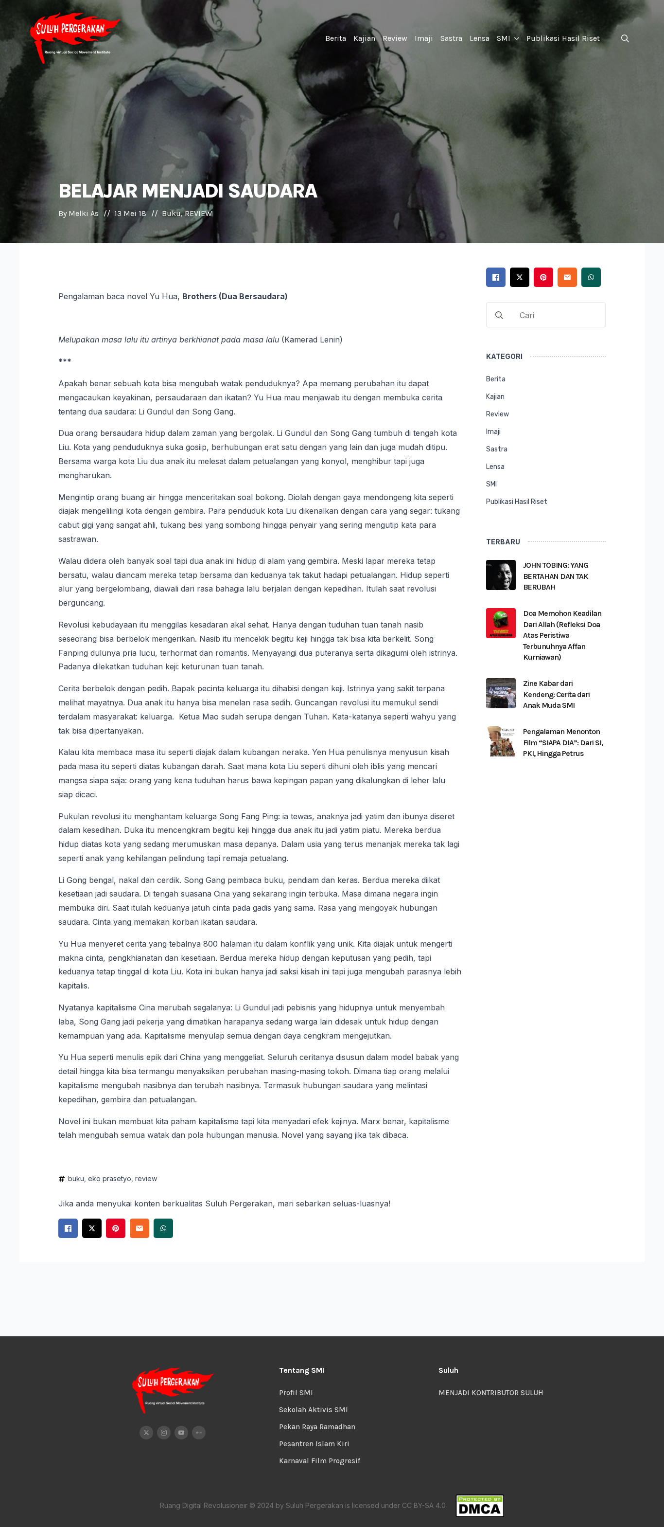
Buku (171, 213)
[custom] (199, 1432)
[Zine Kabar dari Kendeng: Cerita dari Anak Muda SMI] (501, 697)
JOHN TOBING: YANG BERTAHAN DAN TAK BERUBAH (555, 576)
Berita (335, 38)
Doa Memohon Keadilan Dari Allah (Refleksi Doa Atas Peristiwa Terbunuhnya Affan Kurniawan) (562, 635)
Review (395, 38)
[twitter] (146, 1432)
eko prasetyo (109, 1178)
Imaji (424, 38)
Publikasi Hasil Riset (563, 38)
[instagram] (164, 1432)
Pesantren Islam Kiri (314, 1443)
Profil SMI (296, 1392)
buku (76, 1178)
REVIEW (198, 213)
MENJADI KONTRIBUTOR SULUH (490, 1392)
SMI (503, 38)
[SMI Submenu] (516, 38)
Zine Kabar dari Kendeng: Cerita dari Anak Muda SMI (556, 694)
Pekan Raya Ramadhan (317, 1426)
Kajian (364, 38)
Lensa (479, 38)
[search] (499, 315)
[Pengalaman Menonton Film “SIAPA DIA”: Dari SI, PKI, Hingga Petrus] (501, 745)
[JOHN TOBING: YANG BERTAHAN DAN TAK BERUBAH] (501, 579)
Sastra (451, 38)
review (146, 1178)
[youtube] (181, 1432)
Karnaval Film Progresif (319, 1460)
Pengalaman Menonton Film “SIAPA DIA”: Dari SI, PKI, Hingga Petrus (563, 742)
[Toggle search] (625, 38)
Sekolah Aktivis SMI (313, 1409)
